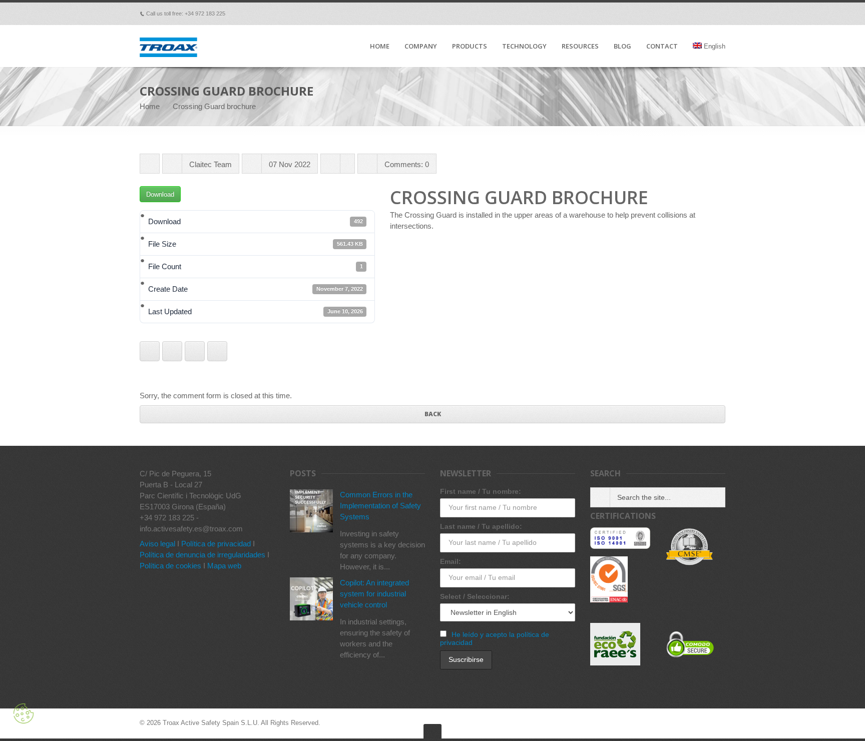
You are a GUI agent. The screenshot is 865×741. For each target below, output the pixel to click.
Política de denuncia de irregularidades (202, 554)
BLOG (622, 47)
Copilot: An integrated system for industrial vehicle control (374, 593)
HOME (379, 47)
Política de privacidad (216, 543)
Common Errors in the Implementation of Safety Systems (380, 505)
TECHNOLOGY (524, 47)
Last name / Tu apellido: (481, 526)
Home (150, 106)
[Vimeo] (650, 14)
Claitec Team (210, 164)
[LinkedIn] (692, 14)
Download (160, 194)
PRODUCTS (469, 47)
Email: (450, 561)
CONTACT (662, 47)
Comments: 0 (406, 164)
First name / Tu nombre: (480, 491)
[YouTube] (706, 14)
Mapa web (224, 565)
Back (432, 414)
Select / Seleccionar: (475, 596)
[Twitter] (664, 14)
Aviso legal (157, 543)
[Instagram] (720, 14)
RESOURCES (580, 47)
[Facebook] (636, 14)
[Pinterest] (678, 14)
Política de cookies (170, 565)
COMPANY (420, 47)
